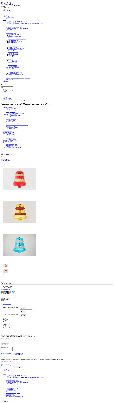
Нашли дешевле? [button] (11, 283)
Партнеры (8, 18)
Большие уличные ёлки (11, 58)
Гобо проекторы (9, 79)
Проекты (5, 80)
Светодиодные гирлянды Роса (15, 49)
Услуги (4, 20)
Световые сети (11, 43)
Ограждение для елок (11, 69)
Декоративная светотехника (12, 40)
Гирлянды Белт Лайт (13, 52)
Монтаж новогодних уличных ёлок (14, 27)
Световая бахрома (12, 42)
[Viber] (9, 292)
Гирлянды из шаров (12, 65)
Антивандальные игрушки (14, 63)
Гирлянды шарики (12, 47)
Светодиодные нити (13, 46)
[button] (5, 267)
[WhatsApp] (10, 292)
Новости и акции (10, 17)
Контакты (5, 81)
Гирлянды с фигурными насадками (16, 48)
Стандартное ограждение (14, 71)
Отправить (20, 354)
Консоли (10, 35)
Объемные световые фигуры (14, 36)
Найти (2, 87)
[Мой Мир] (5, 292)
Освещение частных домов (12, 26)
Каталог (5, 31)
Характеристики (7, 304)
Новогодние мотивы (13, 37)
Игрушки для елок (10, 59)
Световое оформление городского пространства (16, 21)
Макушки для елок (10, 68)
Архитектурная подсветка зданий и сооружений (17, 28)
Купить (23, 308)
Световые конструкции (11, 22)
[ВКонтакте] (1, 292)
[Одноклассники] (3, 292)
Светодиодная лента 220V (14, 54)
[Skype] (12, 292)
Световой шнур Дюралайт (14, 53)
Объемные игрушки (12, 62)
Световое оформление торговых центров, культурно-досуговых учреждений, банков (25, 23)
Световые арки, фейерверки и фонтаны (17, 39)
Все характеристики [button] (5, 289)
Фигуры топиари (12, 75)
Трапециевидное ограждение (15, 72)
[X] (7, 292)
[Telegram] (14, 292)
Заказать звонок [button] (14, 10)
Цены (4, 302)
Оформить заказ (4, 93)
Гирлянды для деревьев (13, 44)
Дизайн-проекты (9, 29)
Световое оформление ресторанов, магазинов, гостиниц (18, 24)
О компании (6, 16)
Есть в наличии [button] (4, 283)
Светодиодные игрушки (13, 66)
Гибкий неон (11, 55)
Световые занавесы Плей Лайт (15, 41)
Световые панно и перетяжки (15, 34)
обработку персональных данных (15, 353)
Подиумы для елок (12, 73)
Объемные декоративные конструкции (14, 74)
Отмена (15, 354)
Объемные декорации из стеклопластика (15, 30)
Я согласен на (12, 353)
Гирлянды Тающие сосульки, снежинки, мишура (19, 50)
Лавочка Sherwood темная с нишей (19, 76)
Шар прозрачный (15, 61)
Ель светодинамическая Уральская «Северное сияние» (18, 78)
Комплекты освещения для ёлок (13, 67)
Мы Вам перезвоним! (5, 160)
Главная (5, 15)
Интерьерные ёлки (10, 56)
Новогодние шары (12, 60)
